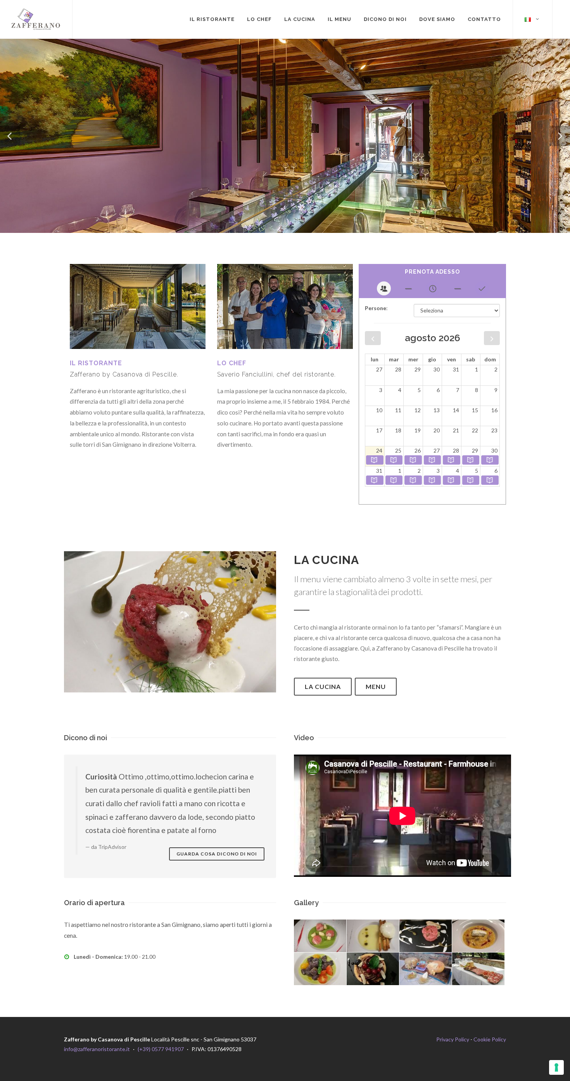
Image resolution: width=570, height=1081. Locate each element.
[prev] (373, 338)
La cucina (323, 686)
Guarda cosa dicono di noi (216, 854)
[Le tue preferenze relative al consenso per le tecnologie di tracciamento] (556, 1067)
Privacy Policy (452, 1039)
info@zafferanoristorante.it (97, 1049)
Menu (376, 686)
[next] (492, 338)
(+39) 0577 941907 (161, 1049)
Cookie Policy (489, 1039)
